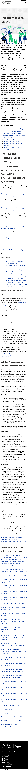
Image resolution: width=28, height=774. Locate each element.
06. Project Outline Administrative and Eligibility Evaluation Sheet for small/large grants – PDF (13, 621)
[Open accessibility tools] (25, 771)
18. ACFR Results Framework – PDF (11, 721)
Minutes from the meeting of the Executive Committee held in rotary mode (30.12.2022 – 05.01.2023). (16, 284)
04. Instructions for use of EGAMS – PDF (12, 603)
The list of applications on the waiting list (13, 250)
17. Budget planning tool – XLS (10, 713)
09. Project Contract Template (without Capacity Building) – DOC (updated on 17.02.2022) (12, 637)
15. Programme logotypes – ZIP (10, 705)
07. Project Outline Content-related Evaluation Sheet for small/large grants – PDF (13, 629)
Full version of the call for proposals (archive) (14, 541)
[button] (24, 2)
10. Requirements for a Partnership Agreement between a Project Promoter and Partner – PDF (14, 651)
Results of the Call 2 (9, 139)
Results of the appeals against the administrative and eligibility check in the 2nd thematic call (14, 135)
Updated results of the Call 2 (11, 141)
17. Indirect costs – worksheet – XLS (11, 717)
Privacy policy (5, 773)
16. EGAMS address (6, 709)
